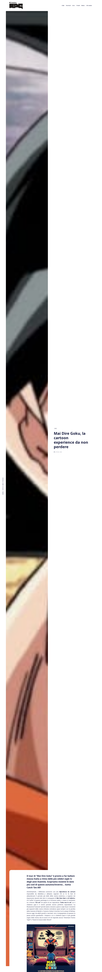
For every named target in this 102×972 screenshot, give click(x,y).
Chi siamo (89, 5)
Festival (68, 5)
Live (73, 5)
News (83, 5)
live (55, 428)
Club (63, 5)
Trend (78, 5)
